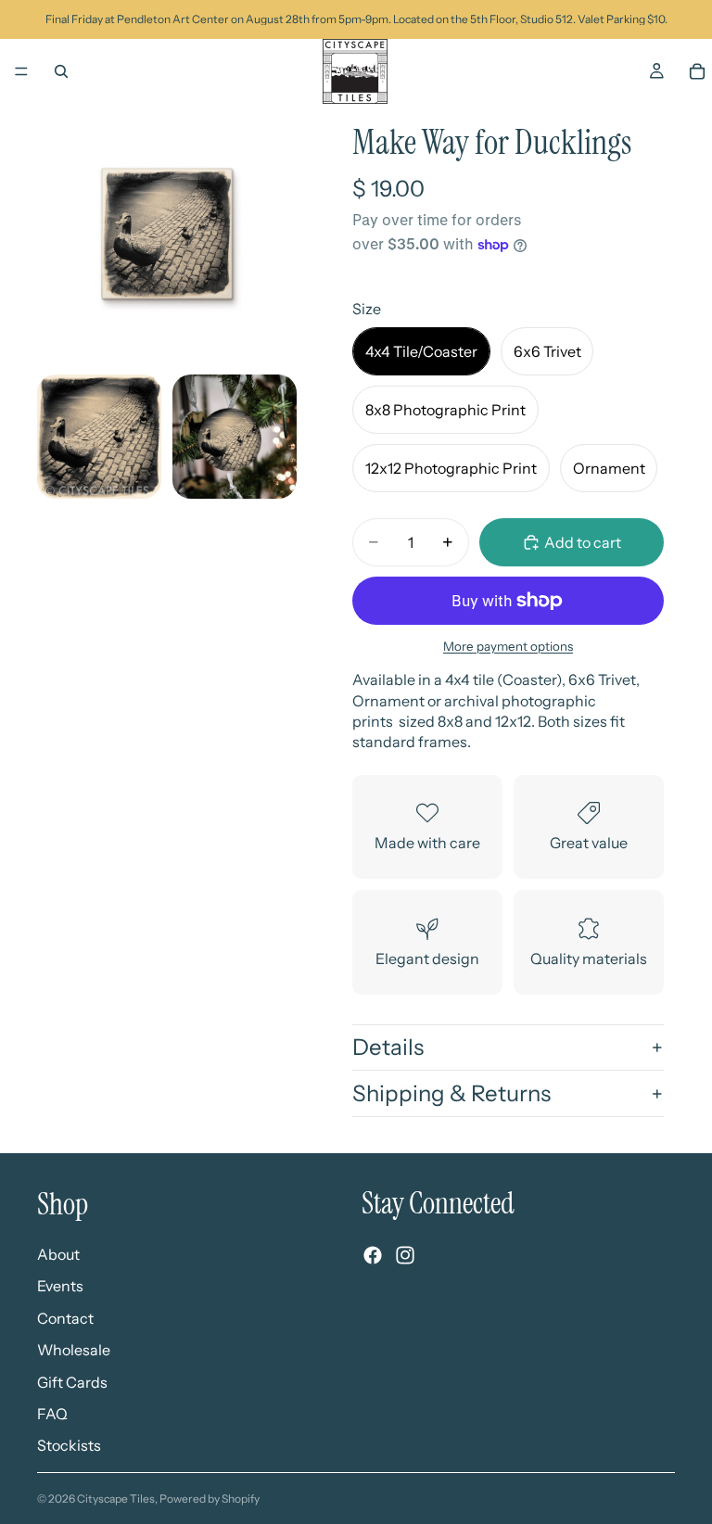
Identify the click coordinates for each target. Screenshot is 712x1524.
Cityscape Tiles (116, 1498)
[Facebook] (373, 1254)
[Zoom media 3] (234, 437)
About (58, 1253)
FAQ (52, 1412)
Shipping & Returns (451, 1093)
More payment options (508, 646)
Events (60, 1285)
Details (388, 1047)
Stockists (69, 1445)
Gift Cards (72, 1381)
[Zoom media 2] (99, 437)
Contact (65, 1317)
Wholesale (73, 1349)
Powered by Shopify (209, 1498)
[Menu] (21, 71)
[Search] (61, 71)
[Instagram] (405, 1254)
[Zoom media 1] (167, 233)
